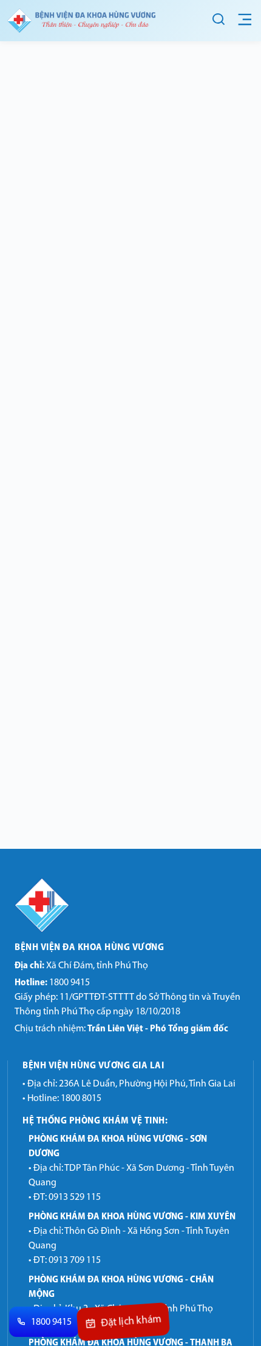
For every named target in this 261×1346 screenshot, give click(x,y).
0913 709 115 (75, 1260)
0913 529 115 (75, 1197)
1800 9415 (52, 983)
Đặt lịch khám (131, 1323)
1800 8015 (81, 1098)
